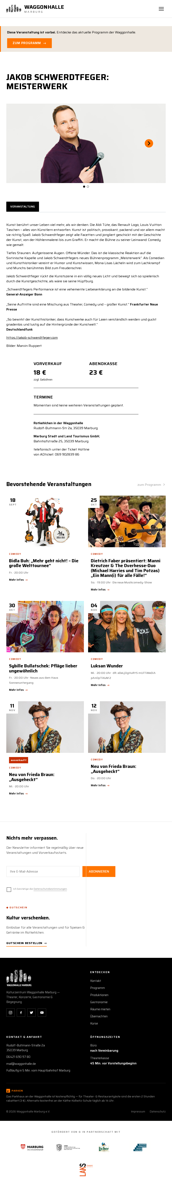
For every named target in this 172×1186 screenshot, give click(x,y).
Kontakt (95, 981)
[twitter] (31, 1012)
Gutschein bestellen (26, 943)
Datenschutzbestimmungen (50, 889)
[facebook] (21, 1012)
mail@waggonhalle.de (21, 1063)
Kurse (94, 1023)
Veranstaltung (22, 206)
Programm (97, 988)
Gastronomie (99, 1002)
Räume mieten (100, 1009)
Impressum (138, 1111)
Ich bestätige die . (40, 889)
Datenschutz (158, 1111)
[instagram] (10, 1012)
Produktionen (99, 995)
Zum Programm (29, 43)
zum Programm (149, 484)
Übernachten (99, 1016)
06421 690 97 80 (18, 1057)
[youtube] (42, 1012)
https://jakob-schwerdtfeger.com (32, 337)
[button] (23, 143)
